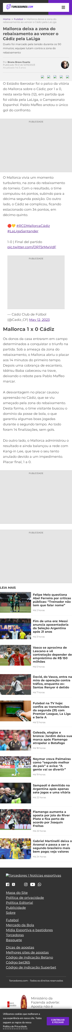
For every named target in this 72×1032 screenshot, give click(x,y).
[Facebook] (7, 885)
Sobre (11, 913)
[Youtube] (32, 885)
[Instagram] (26, 885)
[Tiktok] (19, 885)
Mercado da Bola (20, 925)
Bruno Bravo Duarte (19, 62)
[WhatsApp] (39, 885)
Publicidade (16, 908)
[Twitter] (13, 884)
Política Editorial (19, 903)
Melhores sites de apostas (27, 952)
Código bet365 (18, 962)
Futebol (18, 19)
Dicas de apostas (20, 947)
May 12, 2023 (39, 320)
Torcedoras (15, 935)
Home (7, 19)
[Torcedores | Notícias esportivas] (19, 7)
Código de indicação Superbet (31, 967)
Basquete (14, 940)
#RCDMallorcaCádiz (33, 226)
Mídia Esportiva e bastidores (29, 930)
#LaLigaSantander (22, 231)
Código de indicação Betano (29, 957)
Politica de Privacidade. (15, 1026)
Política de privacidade (25, 898)
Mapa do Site (17, 893)
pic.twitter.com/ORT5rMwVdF (31, 247)
